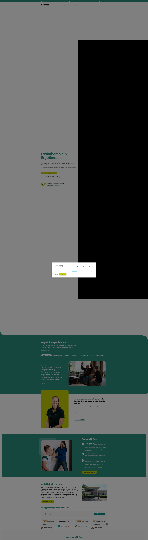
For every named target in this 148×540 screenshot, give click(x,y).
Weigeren (56, 274)
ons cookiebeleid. (74, 271)
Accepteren (63, 274)
